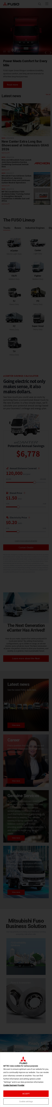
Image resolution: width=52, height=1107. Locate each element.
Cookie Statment (10, 1085)
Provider (20, 1085)
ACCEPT (26, 1094)
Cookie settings (26, 1101)
